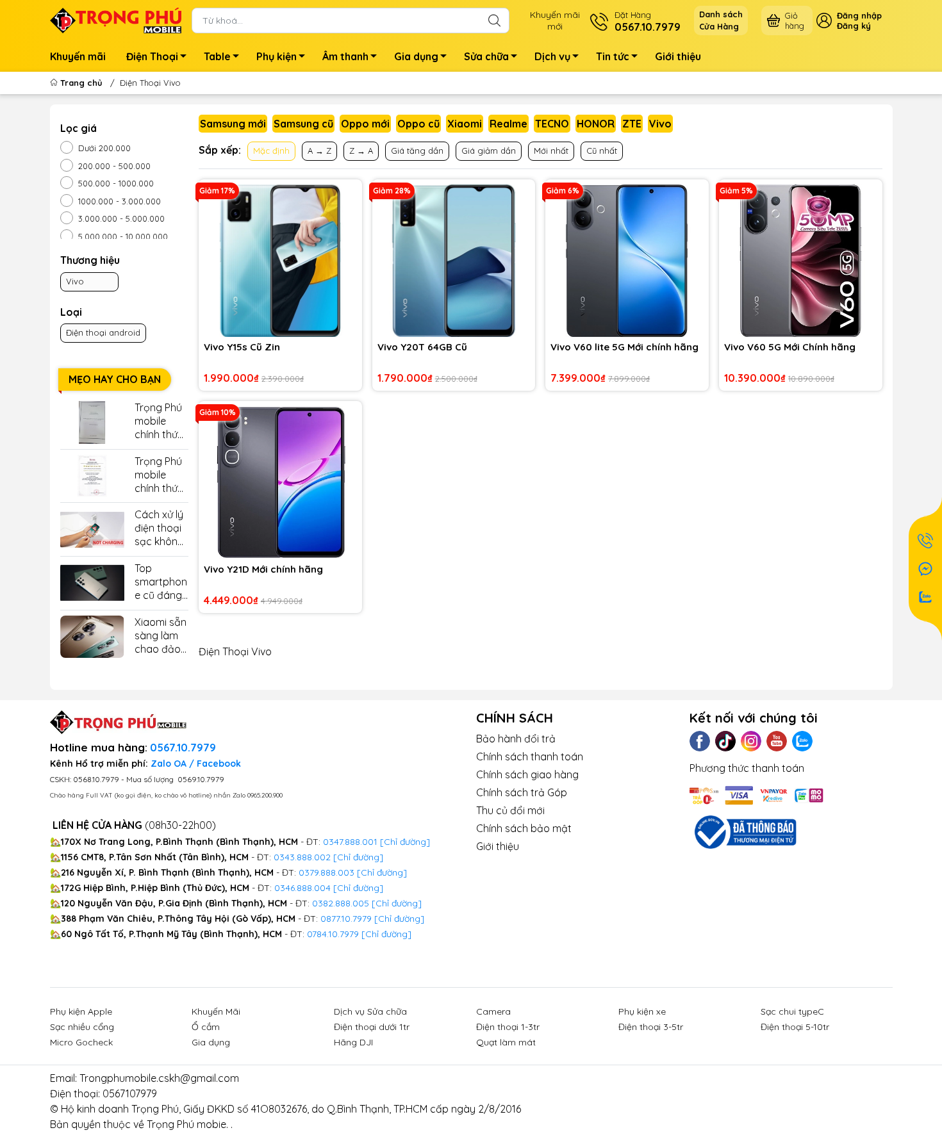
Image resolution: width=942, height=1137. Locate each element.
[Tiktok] (725, 741)
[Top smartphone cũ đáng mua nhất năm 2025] (92, 583)
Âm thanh (345, 56)
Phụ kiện (276, 56)
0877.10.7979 (346, 918)
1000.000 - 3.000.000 (119, 201)
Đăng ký (854, 25)
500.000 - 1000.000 (116, 183)
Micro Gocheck (81, 1042)
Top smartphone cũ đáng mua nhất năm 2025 (161, 582)
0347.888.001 (351, 841)
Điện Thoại (152, 56)
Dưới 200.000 (104, 148)
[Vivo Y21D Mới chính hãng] (280, 482)
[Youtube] (776, 741)
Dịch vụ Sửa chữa (370, 1011)
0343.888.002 (302, 857)
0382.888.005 (340, 903)
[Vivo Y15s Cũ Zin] (280, 261)
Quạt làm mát (506, 1042)
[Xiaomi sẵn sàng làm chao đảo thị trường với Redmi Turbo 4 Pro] (92, 637)
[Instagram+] (751, 741)
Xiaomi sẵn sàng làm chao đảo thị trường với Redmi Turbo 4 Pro (161, 636)
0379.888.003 (326, 872)
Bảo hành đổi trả (516, 738)
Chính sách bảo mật (524, 828)
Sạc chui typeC (792, 1011)
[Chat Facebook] (925, 568)
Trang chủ (81, 83)
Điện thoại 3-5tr (650, 1027)
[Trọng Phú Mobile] (116, 19)
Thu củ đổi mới (510, 810)
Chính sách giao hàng (527, 774)
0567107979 (130, 1093)
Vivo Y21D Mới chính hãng (263, 569)
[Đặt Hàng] (925, 540)
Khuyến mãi (78, 56)
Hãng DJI (353, 1042)
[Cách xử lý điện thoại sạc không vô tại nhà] (92, 529)
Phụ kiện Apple (81, 1011)
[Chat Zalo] (925, 597)
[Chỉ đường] (399, 918)
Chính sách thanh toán (529, 756)
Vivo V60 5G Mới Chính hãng (789, 347)
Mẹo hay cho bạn (115, 379)
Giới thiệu (678, 56)
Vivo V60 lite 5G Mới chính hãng (624, 347)
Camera (493, 1011)
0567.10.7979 (183, 747)
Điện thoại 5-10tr (795, 1027)
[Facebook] (700, 741)
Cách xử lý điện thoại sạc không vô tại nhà (159, 528)
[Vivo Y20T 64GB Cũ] (454, 261)
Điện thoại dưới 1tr (371, 1027)
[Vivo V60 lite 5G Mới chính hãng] (627, 261)
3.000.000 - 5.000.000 (121, 218)
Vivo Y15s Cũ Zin (242, 347)
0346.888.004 (302, 888)
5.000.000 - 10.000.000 (123, 236)
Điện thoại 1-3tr (508, 1027)
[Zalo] (802, 741)
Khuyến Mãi (216, 1011)
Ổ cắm (206, 1027)
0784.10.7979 (333, 934)
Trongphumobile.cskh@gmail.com (159, 1078)
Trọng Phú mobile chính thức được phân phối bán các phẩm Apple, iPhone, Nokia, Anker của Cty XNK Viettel (160, 421)
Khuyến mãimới (555, 20)
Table (217, 56)
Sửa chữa (486, 56)
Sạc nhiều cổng (82, 1027)
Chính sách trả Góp (521, 792)
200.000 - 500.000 (114, 166)
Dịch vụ (552, 56)
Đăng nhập (859, 15)
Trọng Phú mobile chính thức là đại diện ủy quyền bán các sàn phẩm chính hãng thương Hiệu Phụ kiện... (160, 475)
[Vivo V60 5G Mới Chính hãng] (800, 261)
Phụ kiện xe (642, 1011)
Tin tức (612, 56)
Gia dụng (416, 56)
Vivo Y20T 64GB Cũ (422, 347)
